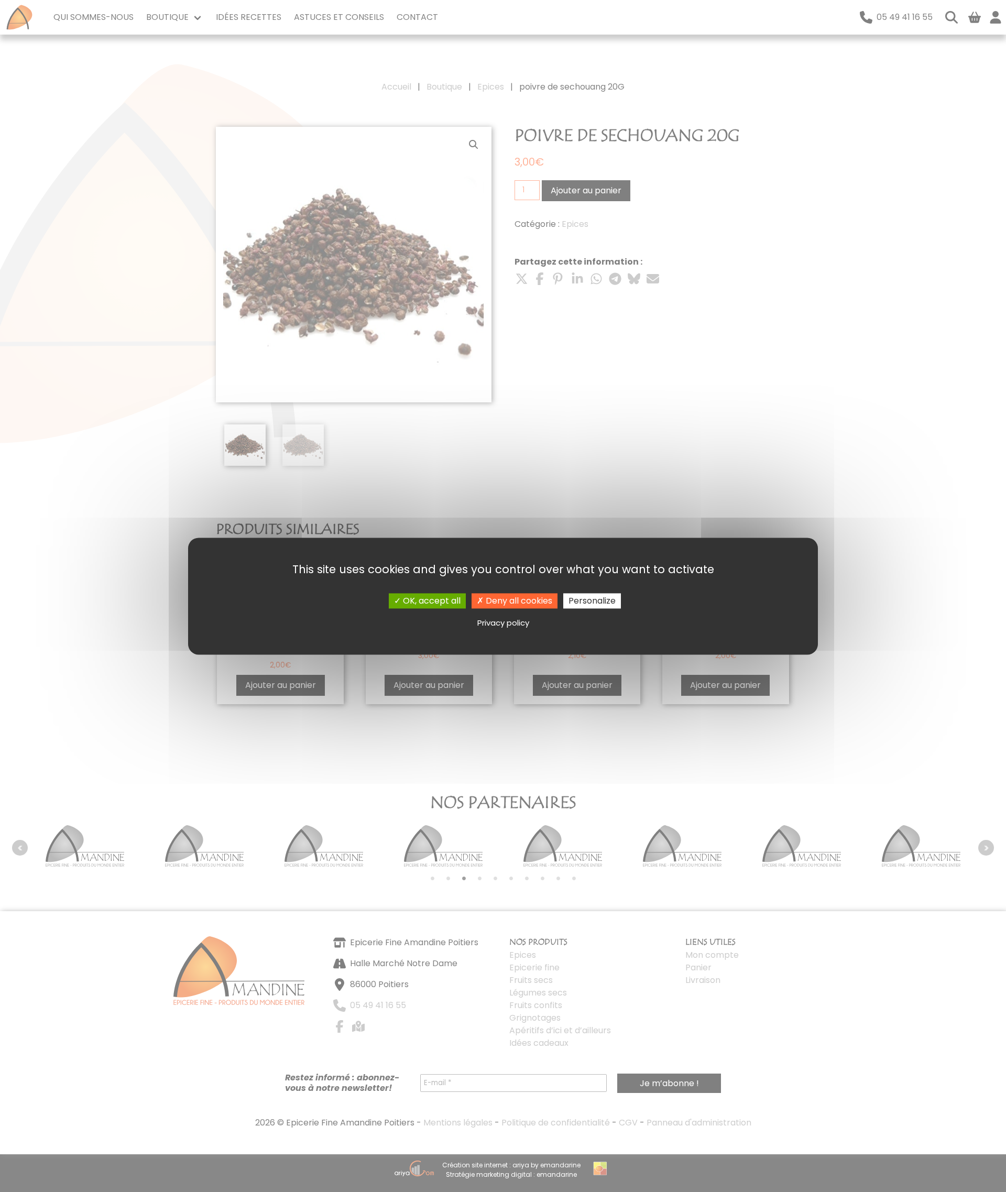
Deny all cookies (518, 601)
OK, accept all (431, 601)
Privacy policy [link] (503, 623)
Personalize (592, 601)
